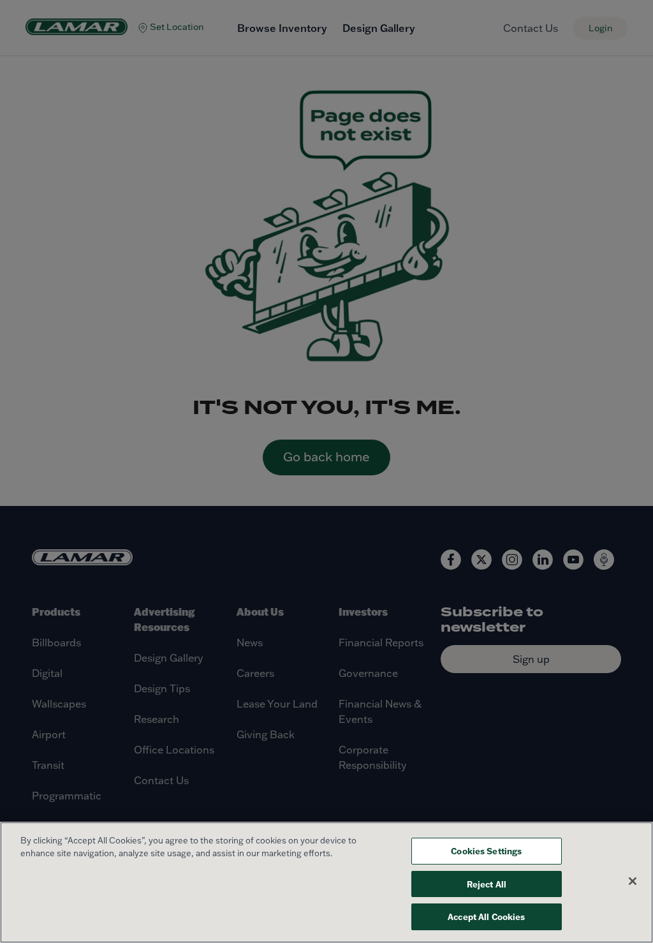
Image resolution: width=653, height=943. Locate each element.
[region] (326, 882)
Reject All (486, 884)
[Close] (633, 881)
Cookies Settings (486, 850)
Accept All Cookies (486, 916)
